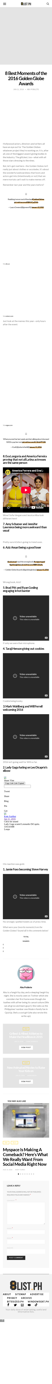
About (7, 1294)
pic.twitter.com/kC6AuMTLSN (34, 442)
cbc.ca (7, 264)
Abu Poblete (26, 987)
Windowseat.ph (38, 1301)
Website (10, 1248)
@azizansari (12, 561)
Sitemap (20, 1294)
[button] (18, 1174)
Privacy (12, 1298)
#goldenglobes (15, 564)
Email (10, 1238)
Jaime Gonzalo (32, 1041)
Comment (11, 1200)
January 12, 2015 (37, 207)
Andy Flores (20, 1169)
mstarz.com (9, 316)
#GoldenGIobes (38, 199)
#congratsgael (39, 561)
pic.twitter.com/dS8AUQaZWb (26, 202)
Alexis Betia (32, 1075)
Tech (14, 1142)
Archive (26, 1298)
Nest (26, 1063)
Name (10, 1228)
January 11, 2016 (35, 447)
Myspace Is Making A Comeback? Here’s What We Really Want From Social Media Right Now (25, 1157)
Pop (26, 1029)
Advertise (36, 1294)
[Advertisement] (26, 1349)
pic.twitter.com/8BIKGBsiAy (32, 564)
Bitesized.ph (15, 1301)
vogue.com (9, 425)
